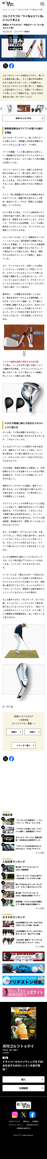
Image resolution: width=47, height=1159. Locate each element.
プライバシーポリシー (16, 1125)
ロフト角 (16, 144)
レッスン (13, 10)
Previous (1, 108)
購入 (23, 1079)
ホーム (5, 10)
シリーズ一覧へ (23, 745)
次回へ (33, 731)
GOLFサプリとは (14, 1121)
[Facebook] (12, 65)
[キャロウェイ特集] (23, 968)
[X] (6, 65)
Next (45, 108)
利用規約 (35, 1121)
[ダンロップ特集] (23, 956)
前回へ (14, 731)
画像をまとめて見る (23, 118)
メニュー (42, 4)
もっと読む (40, 852)
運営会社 (26, 1121)
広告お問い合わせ (33, 1125)
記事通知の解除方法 (23, 1128)
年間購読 (23, 1088)
